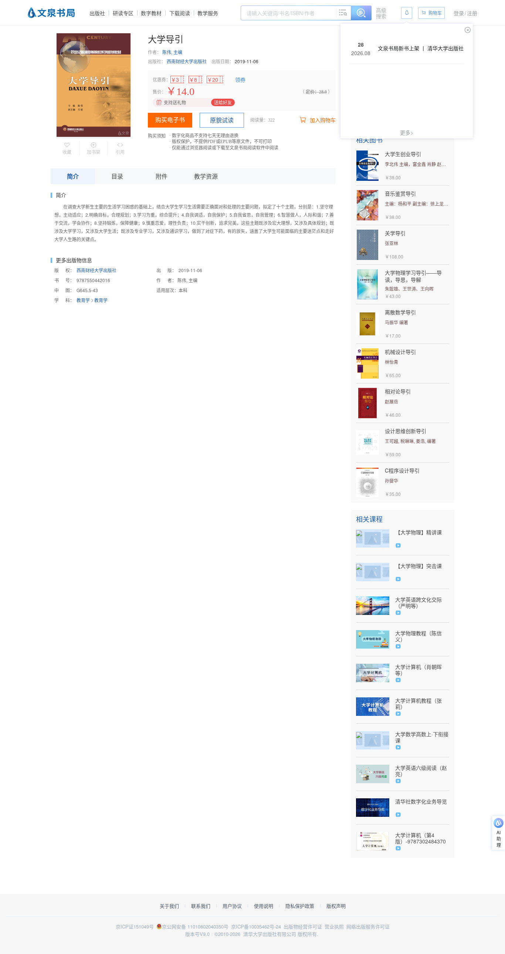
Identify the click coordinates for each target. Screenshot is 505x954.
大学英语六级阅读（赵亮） (421, 771)
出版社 (97, 13)
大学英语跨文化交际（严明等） (418, 602)
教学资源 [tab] (206, 176)
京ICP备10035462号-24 (256, 926)
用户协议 (232, 906)
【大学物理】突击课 (418, 566)
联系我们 (200, 906)
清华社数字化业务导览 (421, 801)
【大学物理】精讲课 (418, 532)
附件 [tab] (161, 176)
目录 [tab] (117, 176)
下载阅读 (179, 13)
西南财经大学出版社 (187, 61)
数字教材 (151, 13)
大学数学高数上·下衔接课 (421, 737)
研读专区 (123, 13)
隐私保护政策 (299, 906)
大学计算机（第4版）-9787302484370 (420, 838)
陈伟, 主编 (172, 52)
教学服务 (207, 13)
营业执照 (334, 926)
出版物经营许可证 (303, 926)
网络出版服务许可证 (368, 926)
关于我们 (169, 906)
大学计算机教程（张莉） (418, 703)
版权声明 (336, 906)
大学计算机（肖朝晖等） (418, 670)
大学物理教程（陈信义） (418, 636)
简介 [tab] (73, 176)
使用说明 (263, 906)
